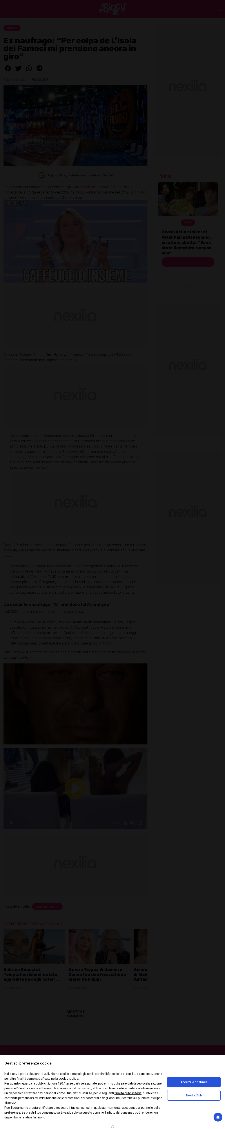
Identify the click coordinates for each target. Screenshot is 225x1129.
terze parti (72, 1083)
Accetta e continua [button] (193, 1082)
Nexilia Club (194, 1095)
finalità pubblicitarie (128, 1093)
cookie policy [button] (68, 1078)
